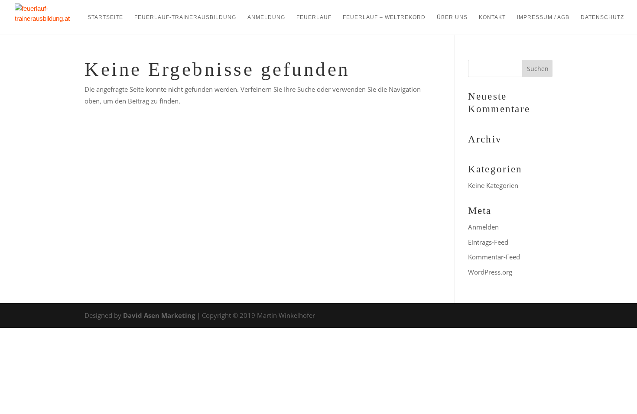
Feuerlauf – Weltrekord (384, 17)
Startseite (105, 17)
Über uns (452, 17)
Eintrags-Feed (488, 242)
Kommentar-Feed (494, 256)
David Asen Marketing (159, 315)
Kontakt (492, 17)
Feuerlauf (314, 17)
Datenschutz (602, 17)
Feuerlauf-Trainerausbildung (185, 17)
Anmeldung (266, 17)
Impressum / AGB (543, 17)
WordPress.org (490, 272)
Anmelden (483, 227)
